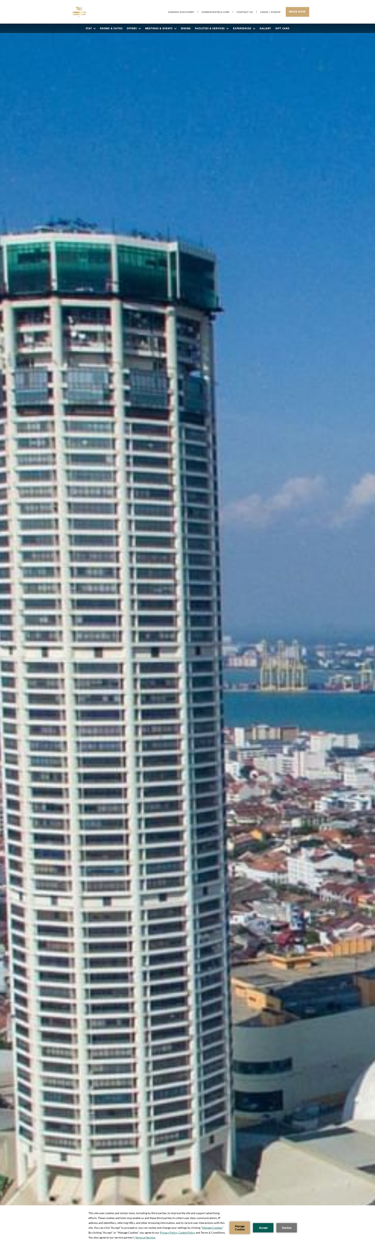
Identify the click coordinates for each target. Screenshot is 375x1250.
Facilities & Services (210, 28)
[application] (187, 1227)
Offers (132, 28)
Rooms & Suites (111, 28)
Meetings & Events (159, 28)
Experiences (242, 28)
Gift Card (282, 28)
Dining (186, 28)
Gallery (265, 28)
